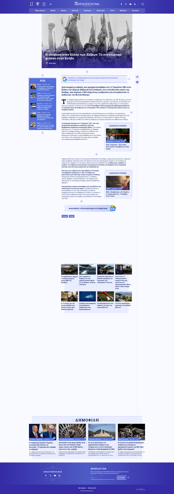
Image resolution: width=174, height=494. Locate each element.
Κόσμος (63, 10)
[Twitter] (126, 4)
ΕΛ (51, 4)
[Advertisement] (96, 242)
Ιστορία (47, 51)
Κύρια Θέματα (40, 10)
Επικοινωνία (92, 488)
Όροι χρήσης (82, 488)
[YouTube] (130, 4)
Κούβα (71, 216)
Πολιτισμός (101, 10)
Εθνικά (53, 10)
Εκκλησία (123, 10)
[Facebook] (121, 4)
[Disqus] (96, 341)
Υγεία (112, 10)
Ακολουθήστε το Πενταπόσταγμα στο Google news (88, 208)
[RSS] (135, 4)
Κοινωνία (135, 10)
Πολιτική (75, 10)
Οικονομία (87, 10)
